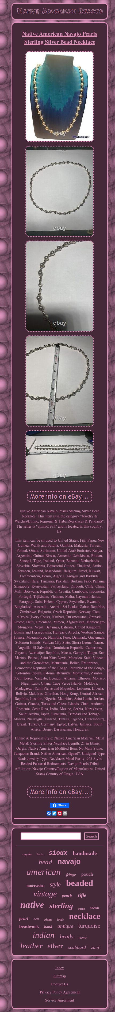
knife (60, 919)
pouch (87, 874)
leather (31, 945)
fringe (71, 874)
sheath (94, 908)
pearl (23, 918)
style (55, 884)
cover (83, 938)
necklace (84, 916)
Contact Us (59, 983)
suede (81, 908)
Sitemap (59, 975)
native (32, 904)
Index (59, 967)
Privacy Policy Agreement (60, 992)
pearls (67, 895)
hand (48, 927)
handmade (85, 853)
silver (55, 945)
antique (65, 926)
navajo (69, 861)
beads (66, 936)
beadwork (29, 926)
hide (40, 854)
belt (36, 919)
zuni (95, 947)
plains (48, 919)
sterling (61, 906)
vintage (45, 893)
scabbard (77, 947)
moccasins (35, 886)
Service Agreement (59, 1000)
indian (44, 935)
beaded (79, 883)
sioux (58, 852)
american (43, 872)
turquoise (89, 925)
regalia (27, 854)
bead (45, 862)
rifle (82, 895)
